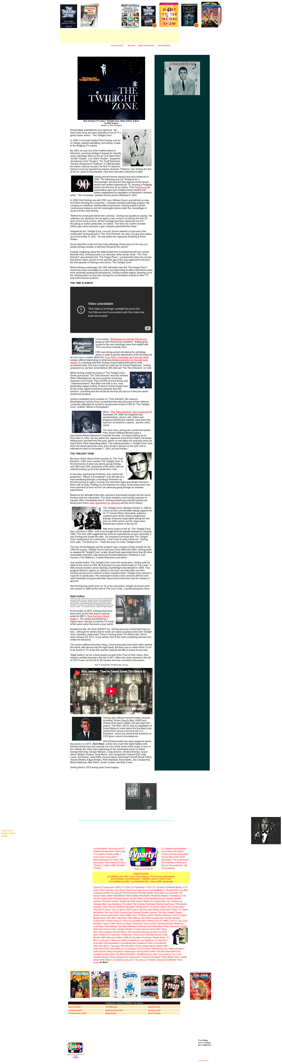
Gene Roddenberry (157, 889)
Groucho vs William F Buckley (170, 887)
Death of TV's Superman (110, 934)
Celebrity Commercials (157, 959)
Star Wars (109, 912)
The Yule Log (140, 959)
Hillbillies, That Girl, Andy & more (156, 878)
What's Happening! (172, 926)
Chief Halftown (119, 895)
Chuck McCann (109, 906)
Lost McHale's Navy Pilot (118, 876)
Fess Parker (147, 937)
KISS (116, 912)
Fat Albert (127, 903)
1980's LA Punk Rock (130, 940)
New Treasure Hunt (176, 906)
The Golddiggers (117, 948)
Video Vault (120, 851)
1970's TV (151, 887)
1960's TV (129, 887)
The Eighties (166, 859)
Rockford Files (173, 889)
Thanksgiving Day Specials (125, 898)
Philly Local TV (170, 920)
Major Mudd (106, 895)
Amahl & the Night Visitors (131, 901)
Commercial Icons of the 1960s (147, 928)
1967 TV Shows (118, 909)
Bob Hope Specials (154, 934)
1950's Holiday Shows (171, 956)
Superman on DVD (102, 892)
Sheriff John (145, 895)
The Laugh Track (180, 859)
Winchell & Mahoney (160, 895)
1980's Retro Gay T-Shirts (111, 937)
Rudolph (172, 959)
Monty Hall (159, 892)
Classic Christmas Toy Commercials (125, 956)
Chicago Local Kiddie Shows (135, 920)
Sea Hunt (184, 889)
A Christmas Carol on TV (123, 959)
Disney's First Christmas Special (151, 898)
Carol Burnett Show (128, 942)
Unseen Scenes (99, 856)
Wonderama (126, 934)
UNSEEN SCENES (141, 874)
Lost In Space (104, 940)
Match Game (130, 951)
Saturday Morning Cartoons (145, 912)
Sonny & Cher (110, 928)
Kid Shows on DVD (75, 1010)
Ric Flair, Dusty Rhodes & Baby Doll (155, 909)
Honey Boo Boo (107, 889)
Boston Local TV (155, 920)
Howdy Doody (159, 937)
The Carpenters (105, 931)
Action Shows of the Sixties (172, 851)
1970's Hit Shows (168, 862)
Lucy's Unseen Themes (139, 876)
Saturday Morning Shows (103, 851)
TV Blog (97, 867)
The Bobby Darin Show (125, 953)
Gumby (153, 951)
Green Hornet (160, 942)
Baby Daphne (132, 895)
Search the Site (176, 865)
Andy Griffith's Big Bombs (162, 881)
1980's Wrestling (118, 865)
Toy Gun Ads (116, 892)
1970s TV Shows (143, 948)
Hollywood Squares (115, 951)
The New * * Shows (102, 865)
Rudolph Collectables (126, 906)
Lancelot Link (126, 912)
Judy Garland (150, 923)
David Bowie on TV (160, 948)
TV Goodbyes (99, 853)
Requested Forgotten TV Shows (106, 859)
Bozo (124, 931)
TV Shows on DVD (145, 914)
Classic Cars (131, 889)
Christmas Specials (165, 923)
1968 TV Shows (132, 909)
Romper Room (99, 917)
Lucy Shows (120, 889)
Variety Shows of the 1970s (173, 856)
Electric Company (124, 923)
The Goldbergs (134, 917)
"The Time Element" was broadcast (129, 412)
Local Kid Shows (100, 848)
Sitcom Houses (111, 926)
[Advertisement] (110, 21)
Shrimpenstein (142, 906)
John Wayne (143, 889)
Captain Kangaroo (113, 920)
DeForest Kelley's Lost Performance (126, 878)
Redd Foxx (178, 923)
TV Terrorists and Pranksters (162, 876)
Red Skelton (98, 912)
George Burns (165, 953)
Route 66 (117, 931)
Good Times (98, 926)
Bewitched (150, 903)
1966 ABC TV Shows (101, 909)
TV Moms (183, 909)
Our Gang (115, 945)
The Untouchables (111, 942)
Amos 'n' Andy (109, 923)
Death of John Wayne (165, 903)
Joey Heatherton (115, 903)
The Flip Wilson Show (166, 951)
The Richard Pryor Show (147, 953)
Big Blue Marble (146, 892)
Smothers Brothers (125, 928)
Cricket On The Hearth (150, 956)
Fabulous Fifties (113, 853)
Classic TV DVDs (74, 1007)
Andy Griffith (125, 914)
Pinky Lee (115, 940)
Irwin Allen (98, 942)
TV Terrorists (161, 940)
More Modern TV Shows (115, 862)
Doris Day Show (127, 945)
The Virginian (139, 903)
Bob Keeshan (142, 951)
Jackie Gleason (99, 951)
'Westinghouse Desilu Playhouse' (128, 339)
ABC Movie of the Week (116, 917)
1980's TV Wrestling (132, 937)
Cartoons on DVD (154, 1007)
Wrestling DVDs (110, 1013)
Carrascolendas (171, 892)
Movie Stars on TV (116, 848)
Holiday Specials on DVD (146, 45)
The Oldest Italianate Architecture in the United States (140, 926)
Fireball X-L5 (176, 895)
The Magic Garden (110, 901)
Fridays (175, 909)
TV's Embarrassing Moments (173, 848)
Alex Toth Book (147, 940)
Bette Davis (138, 923)
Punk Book (139, 887)
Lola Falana (130, 948)
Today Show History (101, 945)
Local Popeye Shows (158, 906)
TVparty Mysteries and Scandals (174, 853)
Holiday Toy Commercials (154, 901)
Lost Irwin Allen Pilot (140, 881)
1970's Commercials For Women (149, 945)
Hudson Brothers (176, 948)
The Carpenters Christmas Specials (142, 931)
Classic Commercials (163, 45)
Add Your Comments (174, 866)
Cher (134, 914)
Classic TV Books (154, 1013)
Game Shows (111, 856)
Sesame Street (139, 934)
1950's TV (119, 887)
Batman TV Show (145, 942)
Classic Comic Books (110, 914)
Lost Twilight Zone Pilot (119, 881)
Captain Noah (107, 898)
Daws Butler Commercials (152, 917)
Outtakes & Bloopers (163, 914)
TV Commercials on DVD (77, 1013)
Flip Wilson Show (130, 892)
